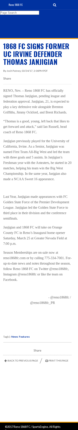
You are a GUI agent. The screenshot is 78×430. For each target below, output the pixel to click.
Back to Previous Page (23, 360)
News (14, 336)
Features (24, 336)
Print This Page (58, 360)
